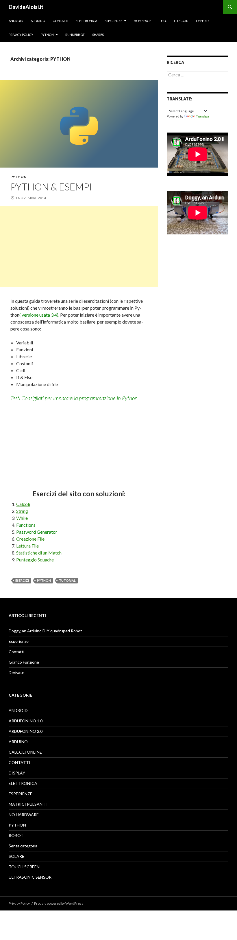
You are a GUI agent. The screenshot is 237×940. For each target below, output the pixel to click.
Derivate (16, 672)
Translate (202, 116)
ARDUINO (18, 741)
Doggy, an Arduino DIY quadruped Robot (45, 630)
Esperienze (113, 21)
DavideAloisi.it (26, 7)
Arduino (38, 21)
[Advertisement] (79, 246)
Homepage (142, 21)
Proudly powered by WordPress (58, 903)
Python (47, 34)
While (22, 518)
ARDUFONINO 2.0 (25, 731)
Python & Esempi (51, 186)
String (22, 511)
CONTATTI (19, 762)
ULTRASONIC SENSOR (30, 877)
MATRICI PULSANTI (28, 804)
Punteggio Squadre (35, 559)
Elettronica (86, 21)
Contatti (60, 21)
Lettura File (27, 545)
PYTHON (18, 177)
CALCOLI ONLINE (25, 752)
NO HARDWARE (24, 814)
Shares (98, 34)
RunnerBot (75, 34)
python (44, 580)
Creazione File (30, 538)
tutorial (67, 580)
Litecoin (181, 21)
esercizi (22, 580)
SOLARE (16, 856)
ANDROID (18, 710)
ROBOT (16, 835)
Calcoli (23, 504)
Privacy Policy (21, 34)
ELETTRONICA (23, 783)
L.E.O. (162, 21)
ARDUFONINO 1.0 (25, 720)
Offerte (203, 21)
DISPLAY (17, 772)
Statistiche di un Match (39, 552)
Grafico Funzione (24, 662)
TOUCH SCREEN (24, 866)
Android (16, 21)
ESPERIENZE (20, 793)
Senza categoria (23, 845)
